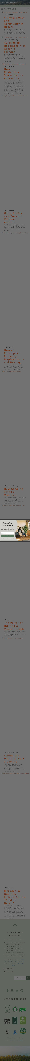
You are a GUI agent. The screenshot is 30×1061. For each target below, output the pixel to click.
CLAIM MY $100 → (7, 535)
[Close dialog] (28, 522)
